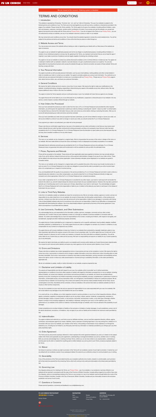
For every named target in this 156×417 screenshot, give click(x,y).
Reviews (88, 395)
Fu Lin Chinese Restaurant (49, 393)
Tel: (104, 399)
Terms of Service (80, 416)
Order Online (26, 3)
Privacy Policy (75, 31)
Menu (73, 395)
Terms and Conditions (91, 397)
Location (34, 3)
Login (140, 3)
